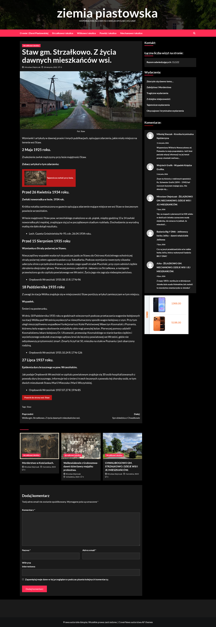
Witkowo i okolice (86, 33)
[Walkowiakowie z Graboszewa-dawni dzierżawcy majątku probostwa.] (81, 446)
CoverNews (125, 622)
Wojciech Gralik (165, 165)
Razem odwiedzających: (159, 62)
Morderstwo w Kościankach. (38, 462)
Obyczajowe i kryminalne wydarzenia (165, 110)
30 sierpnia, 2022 (50, 67)
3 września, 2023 (132, 474)
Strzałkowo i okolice (62, 33)
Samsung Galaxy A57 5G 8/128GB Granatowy (177, 300)
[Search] (194, 33)
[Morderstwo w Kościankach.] (39, 446)
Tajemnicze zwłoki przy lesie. (59, 178)
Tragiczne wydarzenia (157, 93)
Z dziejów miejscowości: (159, 99)
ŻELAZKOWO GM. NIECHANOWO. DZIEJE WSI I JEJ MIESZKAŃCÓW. (175, 200)
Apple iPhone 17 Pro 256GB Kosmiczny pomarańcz (177, 319)
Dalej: (126, 416)
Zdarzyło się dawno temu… (160, 81)
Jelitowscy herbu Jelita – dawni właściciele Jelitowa (172, 235)
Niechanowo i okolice (131, 33)
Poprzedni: (51, 416)
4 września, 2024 (49, 467)
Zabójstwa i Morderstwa (159, 87)
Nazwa (26, 550)
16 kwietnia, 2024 (72, 477)
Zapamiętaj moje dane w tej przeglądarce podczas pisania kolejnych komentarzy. (67, 579)
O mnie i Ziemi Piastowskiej (34, 33)
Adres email (89, 550)
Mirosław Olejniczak (32, 67)
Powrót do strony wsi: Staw (37, 397)
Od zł (175, 303)
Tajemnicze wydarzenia (158, 104)
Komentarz (28, 509)
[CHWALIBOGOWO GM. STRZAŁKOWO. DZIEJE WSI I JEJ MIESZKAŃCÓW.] (122, 446)
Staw (29, 407)
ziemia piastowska (107, 12)
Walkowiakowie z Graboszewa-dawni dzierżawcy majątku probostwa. (80, 466)
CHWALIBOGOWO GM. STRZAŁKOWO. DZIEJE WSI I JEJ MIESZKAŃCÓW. (121, 466)
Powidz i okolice (108, 33)
